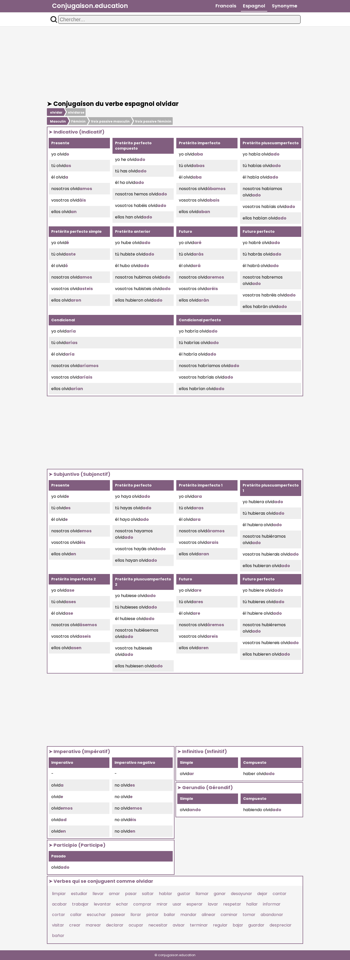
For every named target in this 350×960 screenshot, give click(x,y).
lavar (213, 904)
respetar (232, 904)
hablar (165, 894)
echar (122, 904)
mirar (162, 904)
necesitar (158, 925)
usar (177, 904)
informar (272, 904)
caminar (229, 915)
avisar (179, 925)
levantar (102, 904)
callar (76, 915)
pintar (152, 915)
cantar (279, 894)
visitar (58, 925)
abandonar (272, 915)
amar (114, 894)
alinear (208, 915)
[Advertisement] (175, 63)
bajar (238, 925)
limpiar (59, 894)
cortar (58, 915)
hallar (252, 904)
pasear (118, 915)
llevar (98, 894)
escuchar (96, 915)
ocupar (136, 925)
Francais (225, 6)
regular (220, 925)
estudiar (79, 894)
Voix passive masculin (110, 121)
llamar (202, 894)
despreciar (281, 925)
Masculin (58, 121)
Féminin (78, 121)
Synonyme (284, 6)
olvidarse (76, 112)
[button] (53, 19)
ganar (220, 894)
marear (93, 925)
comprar (142, 904)
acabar (59, 904)
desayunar (241, 894)
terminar (199, 925)
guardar (256, 925)
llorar (135, 915)
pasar (131, 894)
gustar (183, 894)
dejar (262, 894)
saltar (148, 894)
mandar (188, 915)
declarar (114, 925)
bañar (58, 936)
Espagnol (254, 6)
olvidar (56, 112)
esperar (195, 904)
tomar (249, 915)
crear (74, 925)
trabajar (80, 904)
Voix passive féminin (153, 121)
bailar (169, 915)
